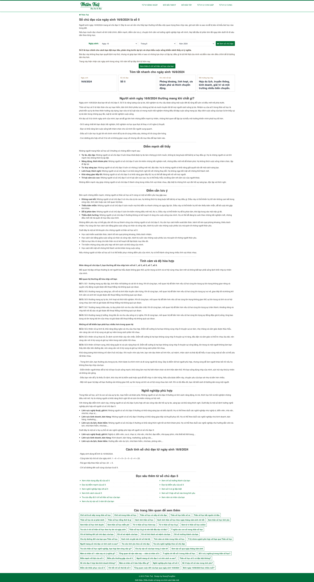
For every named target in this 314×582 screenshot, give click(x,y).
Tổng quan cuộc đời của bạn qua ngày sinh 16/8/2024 (156, 568)
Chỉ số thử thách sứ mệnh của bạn (155, 534)
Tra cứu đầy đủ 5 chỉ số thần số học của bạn (100, 497)
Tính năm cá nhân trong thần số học (169, 539)
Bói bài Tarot (169, 5)
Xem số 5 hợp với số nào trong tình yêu (178, 493)
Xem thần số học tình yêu (218, 520)
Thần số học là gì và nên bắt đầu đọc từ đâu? (148, 529)
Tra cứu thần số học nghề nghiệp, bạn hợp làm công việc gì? (106, 548)
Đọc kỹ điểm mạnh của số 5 (93, 484)
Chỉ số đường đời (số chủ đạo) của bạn (97, 534)
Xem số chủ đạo (226, 43)
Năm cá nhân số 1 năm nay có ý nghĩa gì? (97, 553)
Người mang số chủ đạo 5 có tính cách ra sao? (156, 558)
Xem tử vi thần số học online (193, 524)
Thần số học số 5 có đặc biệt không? (195, 558)
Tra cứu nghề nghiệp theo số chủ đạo (169, 544)
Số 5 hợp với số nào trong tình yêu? (197, 563)
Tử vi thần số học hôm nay (144, 524)
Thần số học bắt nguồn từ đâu (207, 515)
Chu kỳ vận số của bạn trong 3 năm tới (151, 548)
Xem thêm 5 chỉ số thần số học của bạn (157, 66)
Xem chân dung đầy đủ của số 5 (95, 480)
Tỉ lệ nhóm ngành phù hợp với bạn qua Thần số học (210, 539)
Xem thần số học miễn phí (118, 524)
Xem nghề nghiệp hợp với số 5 (94, 488)
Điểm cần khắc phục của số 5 (92, 568)
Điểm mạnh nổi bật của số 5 (92, 558)
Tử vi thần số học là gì (168, 524)
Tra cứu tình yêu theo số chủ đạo (136, 544)
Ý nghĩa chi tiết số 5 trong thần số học (179, 553)
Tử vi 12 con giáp (205, 5)
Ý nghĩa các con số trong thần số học (187, 529)
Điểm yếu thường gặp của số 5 (120, 558)
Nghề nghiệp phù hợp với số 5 (166, 563)
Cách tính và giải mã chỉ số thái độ (135, 539)
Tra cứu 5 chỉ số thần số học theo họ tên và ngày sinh (103, 529)
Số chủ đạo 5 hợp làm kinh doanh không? (98, 563)
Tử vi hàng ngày (150, 5)
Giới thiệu (139, 580)
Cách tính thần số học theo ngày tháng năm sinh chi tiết (180, 520)
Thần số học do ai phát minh (92, 520)
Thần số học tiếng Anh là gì (119, 520)
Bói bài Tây (186, 5)
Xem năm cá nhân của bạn (173, 497)
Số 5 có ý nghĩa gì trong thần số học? (214, 553)
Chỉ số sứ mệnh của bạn (127, 534)
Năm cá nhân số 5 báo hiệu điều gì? (134, 563)
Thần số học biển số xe (180, 515)
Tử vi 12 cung (225, 5)
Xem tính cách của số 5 (91, 493)
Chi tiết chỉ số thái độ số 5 (119, 568)
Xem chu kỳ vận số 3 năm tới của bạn (97, 501)
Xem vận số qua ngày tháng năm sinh (187, 548)
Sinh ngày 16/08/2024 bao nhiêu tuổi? (199, 568)
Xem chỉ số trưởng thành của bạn (175, 480)
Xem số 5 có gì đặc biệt (171, 488)
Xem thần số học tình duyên (92, 524)
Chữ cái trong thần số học (125, 515)
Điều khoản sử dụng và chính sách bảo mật (161, 580)
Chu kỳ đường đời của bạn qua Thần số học (99, 539)
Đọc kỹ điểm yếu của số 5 (172, 484)
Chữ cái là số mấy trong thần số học (95, 515)
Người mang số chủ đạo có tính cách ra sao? (99, 544)
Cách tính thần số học (144, 520)
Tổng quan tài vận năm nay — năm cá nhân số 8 (139, 553)
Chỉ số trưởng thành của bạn (186, 534)
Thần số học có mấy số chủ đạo (153, 515)
